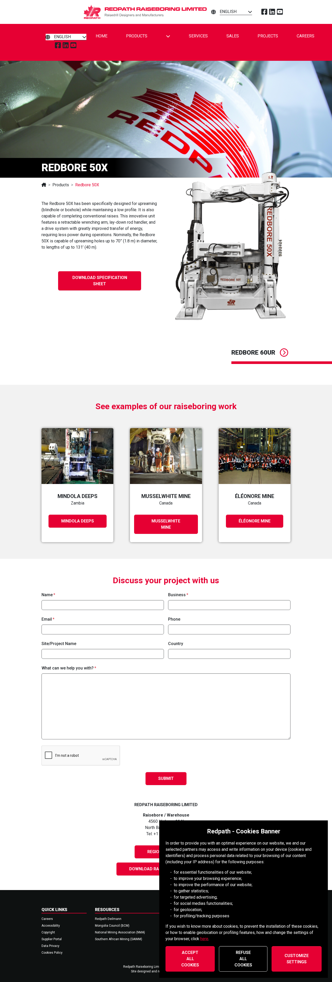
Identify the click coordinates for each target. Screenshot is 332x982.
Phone (174, 619)
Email (47, 619)
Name (47, 594)
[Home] (44, 184)
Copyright (48, 932)
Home (101, 36)
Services (198, 36)
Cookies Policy (52, 952)
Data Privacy (50, 946)
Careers (305, 36)
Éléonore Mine (255, 521)
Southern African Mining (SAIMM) (118, 939)
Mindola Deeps (77, 521)
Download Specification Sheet (99, 280)
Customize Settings (297, 958)
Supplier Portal (52, 939)
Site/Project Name (59, 643)
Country (175, 643)
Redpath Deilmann (108, 919)
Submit (166, 778)
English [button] (228, 11)
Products (136, 36)
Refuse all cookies (243, 958)
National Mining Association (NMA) (120, 932)
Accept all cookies (190, 958)
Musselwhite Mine (165, 524)
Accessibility (51, 925)
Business (177, 594)
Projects (268, 36)
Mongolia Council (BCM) (112, 925)
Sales (232, 36)
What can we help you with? (68, 668)
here (204, 938)
